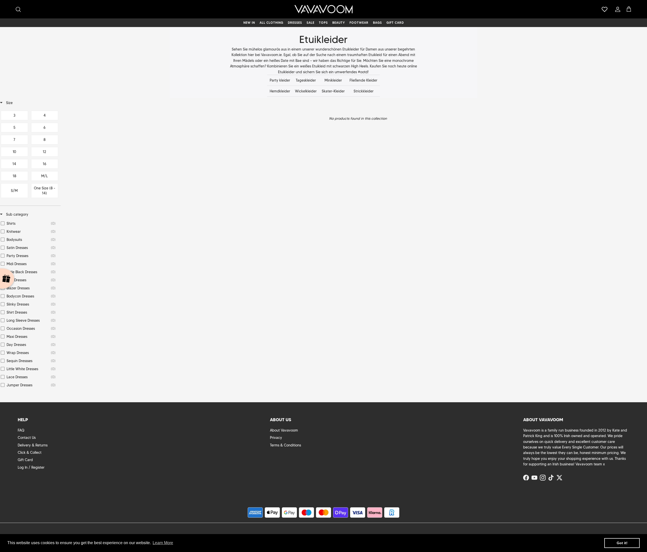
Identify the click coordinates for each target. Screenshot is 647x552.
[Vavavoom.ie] (323, 9)
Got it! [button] (622, 543)
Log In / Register (31, 467)
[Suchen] (18, 9)
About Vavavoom (284, 430)
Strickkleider (364, 91)
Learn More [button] (163, 543)
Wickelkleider (306, 91)
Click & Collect (29, 452)
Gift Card (25, 460)
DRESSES (295, 22)
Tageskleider (306, 80)
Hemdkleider (280, 91)
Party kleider (280, 80)
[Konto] (617, 9)
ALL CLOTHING (271, 22)
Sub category (16, 214)
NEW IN (249, 22)
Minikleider (333, 80)
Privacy (276, 437)
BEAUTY (338, 22)
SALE (310, 22)
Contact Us (27, 437)
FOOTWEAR (359, 22)
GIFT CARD (395, 22)
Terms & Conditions (285, 445)
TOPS (323, 22)
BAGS (377, 22)
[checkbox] (14, 115)
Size (9, 103)
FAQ (21, 430)
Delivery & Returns (33, 445)
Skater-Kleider (333, 91)
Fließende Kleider (363, 80)
